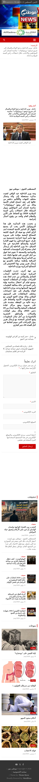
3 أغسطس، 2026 (30, 535)
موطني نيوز (32, 24)
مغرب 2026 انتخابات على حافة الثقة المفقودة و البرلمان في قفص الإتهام (15, 580)
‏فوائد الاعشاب (30, 750)
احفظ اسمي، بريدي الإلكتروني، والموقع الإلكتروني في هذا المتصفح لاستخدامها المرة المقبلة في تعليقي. (21, 437)
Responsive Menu (12, 2)
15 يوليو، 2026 (21, 569)
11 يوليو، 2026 (21, 585)
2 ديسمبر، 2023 (31, 754)
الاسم (33, 402)
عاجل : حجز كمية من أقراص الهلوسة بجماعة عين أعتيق (20, 337)
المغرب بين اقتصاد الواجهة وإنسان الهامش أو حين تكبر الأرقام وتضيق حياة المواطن (20, 529)
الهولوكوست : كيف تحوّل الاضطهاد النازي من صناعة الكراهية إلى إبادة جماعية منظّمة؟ (15, 562)
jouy (23, 120)
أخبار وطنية (32, 106)
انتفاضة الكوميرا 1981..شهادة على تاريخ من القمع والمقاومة (14, 613)
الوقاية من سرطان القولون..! (24, 686)
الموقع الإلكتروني (29, 422)
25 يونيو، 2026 (21, 602)
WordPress (27, 778)
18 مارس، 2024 (31, 689)
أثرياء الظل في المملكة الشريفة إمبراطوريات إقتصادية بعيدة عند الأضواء (15, 596)
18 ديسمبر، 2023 (30, 120)
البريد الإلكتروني (29, 412)
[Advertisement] (19, 82)
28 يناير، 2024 (31, 721)
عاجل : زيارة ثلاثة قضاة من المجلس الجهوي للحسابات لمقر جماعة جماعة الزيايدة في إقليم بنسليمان (19, 348)
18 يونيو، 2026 (31, 656)
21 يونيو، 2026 (21, 618)
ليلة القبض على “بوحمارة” (25, 653)
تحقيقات (32, 497)
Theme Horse (24, 775)
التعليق (32, 372)
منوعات (32, 626)
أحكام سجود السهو (28, 718)
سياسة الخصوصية (19, 772)
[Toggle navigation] (34, 39)
